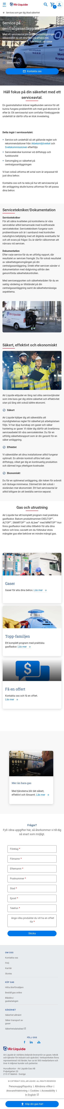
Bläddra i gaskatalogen (11, 999)
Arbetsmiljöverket (40, 143)
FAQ (7, 963)
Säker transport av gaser (14, 1022)
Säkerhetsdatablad (14, 1028)
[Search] (45, 4)
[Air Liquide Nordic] (38, 1042)
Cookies (34, 1091)
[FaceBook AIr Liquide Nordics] (24, 1042)
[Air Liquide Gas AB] (19, 4)
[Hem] (14, 1048)
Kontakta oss (11, 957)
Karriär (8, 968)
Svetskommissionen (16, 147)
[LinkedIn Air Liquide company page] (31, 1042)
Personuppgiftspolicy (20, 1086)
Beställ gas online (13, 992)
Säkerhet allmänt (13, 1015)
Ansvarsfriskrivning (16, 1091)
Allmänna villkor (44, 1086)
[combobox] (45, 4)
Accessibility (48, 1091)
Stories (8, 973)
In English (31, 1094)
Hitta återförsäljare (14, 987)
